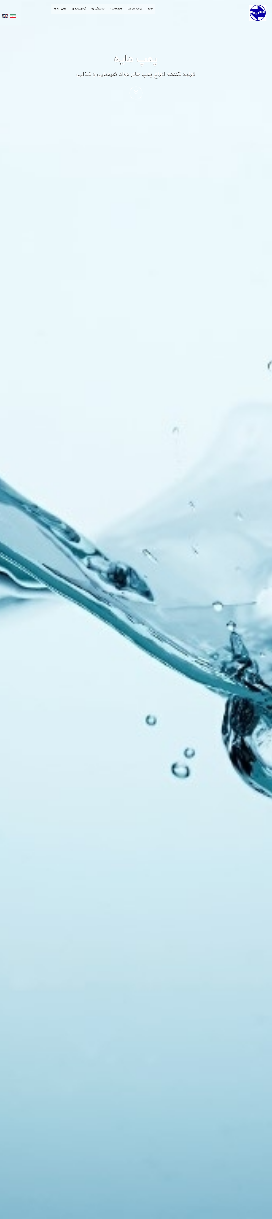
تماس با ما (60, 8)
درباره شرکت (135, 8)
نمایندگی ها (98, 8)
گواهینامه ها (79, 8)
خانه (150, 8)
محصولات (117, 8)
